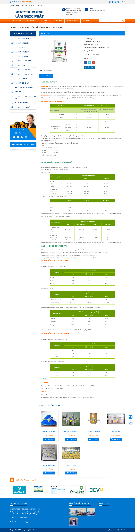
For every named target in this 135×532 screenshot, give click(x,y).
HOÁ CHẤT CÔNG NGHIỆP (23, 38)
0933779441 (24, 518)
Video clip (104, 503)
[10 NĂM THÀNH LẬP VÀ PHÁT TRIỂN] (73, 512)
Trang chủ (17, 21)
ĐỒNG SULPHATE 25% (48, 431)
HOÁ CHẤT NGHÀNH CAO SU (24, 74)
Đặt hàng (90, 67)
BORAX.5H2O (116, 431)
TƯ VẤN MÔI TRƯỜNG (21, 103)
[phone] (131, 417)
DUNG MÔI (18, 92)
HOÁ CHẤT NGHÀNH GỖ (22, 70)
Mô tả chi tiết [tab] (46, 76)
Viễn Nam (32, 530)
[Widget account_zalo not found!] (131, 423)
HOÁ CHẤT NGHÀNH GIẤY (23, 61)
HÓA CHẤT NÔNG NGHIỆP (40, 27)
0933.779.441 (27, 2)
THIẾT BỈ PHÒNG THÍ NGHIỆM (24, 87)
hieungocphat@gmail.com (97, 10)
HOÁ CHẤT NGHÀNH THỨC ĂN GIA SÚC (25, 97)
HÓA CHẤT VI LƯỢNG (21, 56)
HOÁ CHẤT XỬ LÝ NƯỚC (22, 52)
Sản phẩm (25, 27)
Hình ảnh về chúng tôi (80, 503)
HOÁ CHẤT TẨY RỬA (21, 78)
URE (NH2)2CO (71, 465)
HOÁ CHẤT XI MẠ (20, 65)
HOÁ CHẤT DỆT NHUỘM (22, 43)
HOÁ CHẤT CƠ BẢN (20, 47)
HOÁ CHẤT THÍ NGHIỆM (22, 83)
